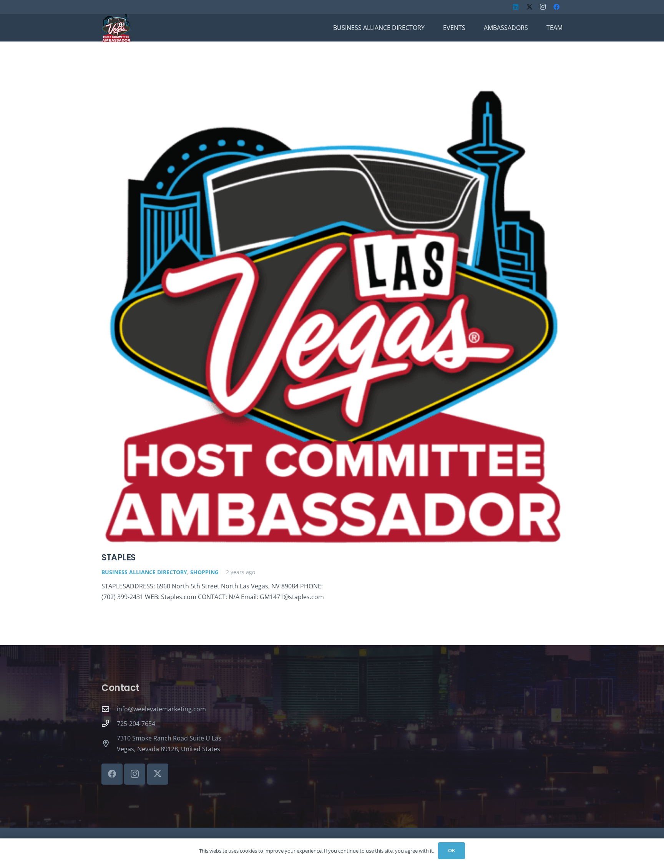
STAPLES (118, 557)
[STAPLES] (332, 314)
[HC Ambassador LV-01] (116, 27)
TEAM (554, 27)
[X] (529, 7)
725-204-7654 (136, 723)
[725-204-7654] (109, 723)
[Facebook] (556, 7)
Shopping (204, 572)
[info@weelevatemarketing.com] (109, 708)
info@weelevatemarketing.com (161, 709)
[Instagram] (543, 7)
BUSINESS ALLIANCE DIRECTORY (379, 27)
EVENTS (454, 27)
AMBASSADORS (506, 27)
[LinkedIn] (516, 7)
